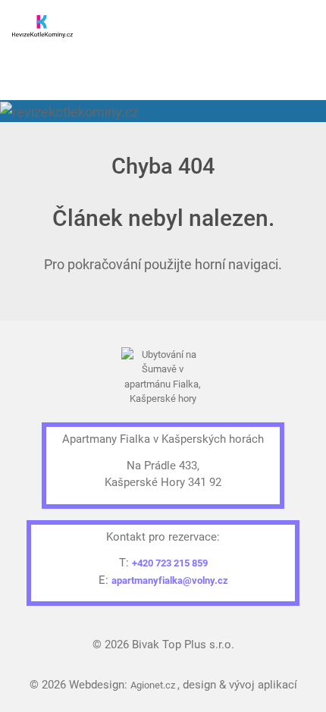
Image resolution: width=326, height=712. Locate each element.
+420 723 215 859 (170, 563)
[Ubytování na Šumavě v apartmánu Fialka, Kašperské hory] (163, 378)
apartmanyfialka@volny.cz (169, 580)
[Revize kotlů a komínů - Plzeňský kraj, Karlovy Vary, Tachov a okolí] (42, 21)
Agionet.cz (153, 685)
